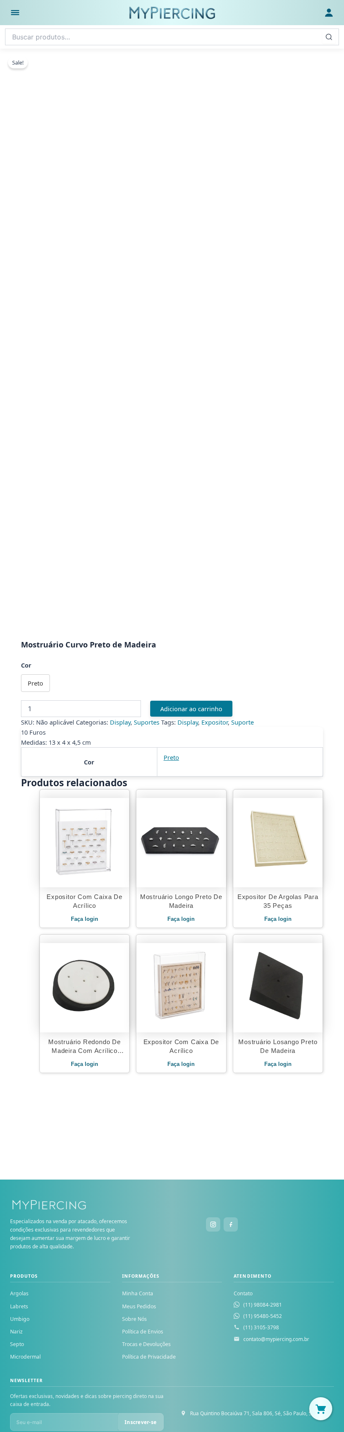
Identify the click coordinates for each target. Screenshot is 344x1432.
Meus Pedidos (139, 1306)
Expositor (214, 722)
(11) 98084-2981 (262, 1304)
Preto (171, 757)
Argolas (19, 1293)
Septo (17, 1344)
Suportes (146, 722)
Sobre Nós (134, 1319)
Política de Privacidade (149, 1356)
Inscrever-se (140, 1422)
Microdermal (25, 1356)
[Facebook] (231, 1224)
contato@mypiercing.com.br (276, 1339)
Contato (243, 1293)
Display (120, 722)
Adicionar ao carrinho (191, 708)
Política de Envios (142, 1331)
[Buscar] (329, 37)
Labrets (19, 1306)
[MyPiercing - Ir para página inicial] (172, 12)
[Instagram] (213, 1224)
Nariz (16, 1331)
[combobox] (172, 37)
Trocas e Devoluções (146, 1344)
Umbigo (19, 1319)
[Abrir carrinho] (320, 1408)
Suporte (242, 722)
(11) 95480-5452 (262, 1316)
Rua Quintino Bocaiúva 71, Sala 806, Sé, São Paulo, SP (252, 1413)
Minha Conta (137, 1293)
